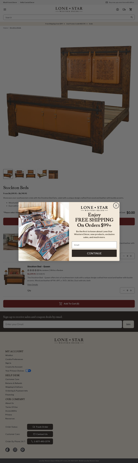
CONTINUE (94, 253)
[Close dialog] (116, 205)
